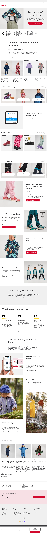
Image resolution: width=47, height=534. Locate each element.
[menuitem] (7, 508)
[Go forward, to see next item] (45, 58)
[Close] (46, 530)
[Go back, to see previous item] (42, 58)
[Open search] (43, 5)
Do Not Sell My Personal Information (35, 529)
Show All (38, 132)
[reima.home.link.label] (3, 6)
